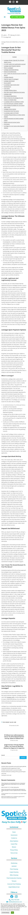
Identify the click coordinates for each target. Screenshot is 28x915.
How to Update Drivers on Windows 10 (13, 791)
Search (3, 755)
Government (14, 835)
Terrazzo (14, 881)
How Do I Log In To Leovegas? (11, 79)
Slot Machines (7, 86)
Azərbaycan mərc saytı (6, 775)
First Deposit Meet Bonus (10, 96)
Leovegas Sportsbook (9, 81)
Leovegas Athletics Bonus (10, 90)
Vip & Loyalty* (7, 83)
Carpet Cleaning (14, 872)
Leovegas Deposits (8, 77)
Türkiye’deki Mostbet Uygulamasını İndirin (10, 768)
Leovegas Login (8, 94)
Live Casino (7, 88)
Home (14, 832)
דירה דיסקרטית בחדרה (6, 793)
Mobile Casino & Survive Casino (12, 122)
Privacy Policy (14, 850)
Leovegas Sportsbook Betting (11, 69)
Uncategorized (7, 37)
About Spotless (14, 841)
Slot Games (7, 124)
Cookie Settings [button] (5, 912)
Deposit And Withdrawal (10, 71)
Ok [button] (12, 912)
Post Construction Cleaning (14, 878)
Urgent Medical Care (14, 887)
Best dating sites (15, 787)
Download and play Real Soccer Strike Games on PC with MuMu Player (13, 784)
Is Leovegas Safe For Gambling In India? (14, 101)
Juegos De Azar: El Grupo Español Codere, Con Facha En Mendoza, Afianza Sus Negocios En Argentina (14, 746)
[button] (5, 17)
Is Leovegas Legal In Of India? (11, 113)
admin (5, 35)
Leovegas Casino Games (10, 109)
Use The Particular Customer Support (13, 103)
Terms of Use (14, 853)
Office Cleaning (14, 875)
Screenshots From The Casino (11, 111)
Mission (14, 847)
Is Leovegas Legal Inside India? (11, 84)
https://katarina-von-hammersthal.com (10, 783)
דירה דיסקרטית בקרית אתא (6, 796)
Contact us (14, 838)
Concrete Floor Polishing (14, 884)
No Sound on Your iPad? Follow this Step (13, 794)
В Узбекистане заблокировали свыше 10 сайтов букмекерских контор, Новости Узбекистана (14, 736)
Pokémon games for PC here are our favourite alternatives (12, 797)
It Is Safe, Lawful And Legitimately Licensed (14, 64)
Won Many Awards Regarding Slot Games (14, 92)
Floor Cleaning (14, 869)
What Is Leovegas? (8, 68)
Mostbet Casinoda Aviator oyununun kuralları (11, 770)
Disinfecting (14, 863)
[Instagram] (13, 2)
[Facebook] (10, 2)
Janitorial (14, 866)
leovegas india (10, 697)
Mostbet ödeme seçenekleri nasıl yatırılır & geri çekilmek (13, 766)
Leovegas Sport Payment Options (12, 66)
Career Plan (14, 844)
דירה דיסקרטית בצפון (5, 787)
